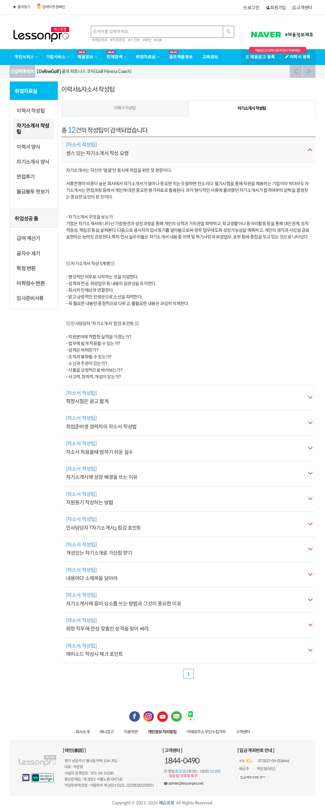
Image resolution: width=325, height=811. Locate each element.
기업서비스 (56, 57)
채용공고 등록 (262, 57)
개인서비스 (24, 57)
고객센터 (304, 7)
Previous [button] (296, 71)
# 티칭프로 (117, 40)
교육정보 (210, 57)
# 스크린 (134, 40)
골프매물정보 (181, 57)
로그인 (253, 7)
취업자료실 (146, 57)
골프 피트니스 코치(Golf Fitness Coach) (84, 71)
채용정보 (86, 57)
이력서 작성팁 (125, 108)
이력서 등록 (300, 57)
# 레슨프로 (99, 40)
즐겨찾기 (23, 6)
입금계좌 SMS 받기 (252, 777)
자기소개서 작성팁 (251, 108)
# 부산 (147, 40)
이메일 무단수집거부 (206, 732)
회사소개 (83, 732)
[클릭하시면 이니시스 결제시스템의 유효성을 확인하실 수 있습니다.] (26, 778)
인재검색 (115, 57)
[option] (175, 71)
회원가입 (277, 7)
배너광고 (107, 732)
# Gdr (158, 40)
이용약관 (131, 732)
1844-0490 (181, 761)
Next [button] (309, 71)
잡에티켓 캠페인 (53, 6)
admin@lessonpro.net (186, 783)
